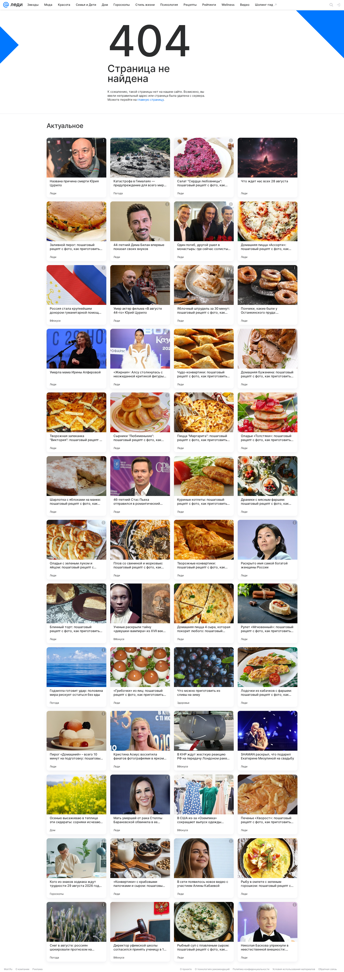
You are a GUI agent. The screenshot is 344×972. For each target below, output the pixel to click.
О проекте (186, 969)
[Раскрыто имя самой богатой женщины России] (267, 550)
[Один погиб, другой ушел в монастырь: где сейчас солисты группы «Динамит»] (204, 231)
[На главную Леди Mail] (15, 5)
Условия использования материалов (294, 969)
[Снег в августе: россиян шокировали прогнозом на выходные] (76, 932)
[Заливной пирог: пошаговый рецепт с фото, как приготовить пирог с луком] (76, 231)
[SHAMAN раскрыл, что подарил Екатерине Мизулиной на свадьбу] (267, 741)
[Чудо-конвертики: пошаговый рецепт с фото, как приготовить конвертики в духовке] (204, 358)
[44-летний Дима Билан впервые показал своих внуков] (140, 231)
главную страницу (150, 99)
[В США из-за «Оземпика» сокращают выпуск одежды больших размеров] (204, 804)
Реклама (37, 969)
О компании (22, 969)
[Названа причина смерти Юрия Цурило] (76, 167)
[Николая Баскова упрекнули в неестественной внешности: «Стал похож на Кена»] (267, 932)
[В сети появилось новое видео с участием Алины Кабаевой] (204, 868)
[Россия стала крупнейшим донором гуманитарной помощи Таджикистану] (76, 295)
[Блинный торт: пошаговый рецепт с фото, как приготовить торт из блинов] (76, 613)
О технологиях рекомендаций (212, 969)
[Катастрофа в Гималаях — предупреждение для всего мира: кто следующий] (140, 167)
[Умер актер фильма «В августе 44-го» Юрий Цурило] (140, 295)
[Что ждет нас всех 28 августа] (267, 167)
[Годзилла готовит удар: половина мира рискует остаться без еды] (76, 677)
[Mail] (6, 5)
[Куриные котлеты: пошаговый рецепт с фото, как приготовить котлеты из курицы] (204, 486)
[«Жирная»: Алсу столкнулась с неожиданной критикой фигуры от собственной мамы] (140, 358)
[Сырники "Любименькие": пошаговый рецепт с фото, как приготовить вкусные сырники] (140, 422)
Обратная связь (327, 969)
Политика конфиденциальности (251, 969)
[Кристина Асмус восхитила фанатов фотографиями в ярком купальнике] (140, 741)
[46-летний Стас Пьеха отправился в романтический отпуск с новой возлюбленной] (140, 486)
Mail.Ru (8, 969)
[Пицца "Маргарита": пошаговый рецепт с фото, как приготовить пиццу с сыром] (204, 422)
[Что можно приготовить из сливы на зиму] (204, 677)
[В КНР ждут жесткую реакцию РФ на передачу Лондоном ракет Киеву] (204, 741)
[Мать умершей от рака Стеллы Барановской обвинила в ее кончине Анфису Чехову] (140, 804)
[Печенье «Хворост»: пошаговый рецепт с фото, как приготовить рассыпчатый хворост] (267, 804)
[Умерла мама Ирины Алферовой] (76, 358)
